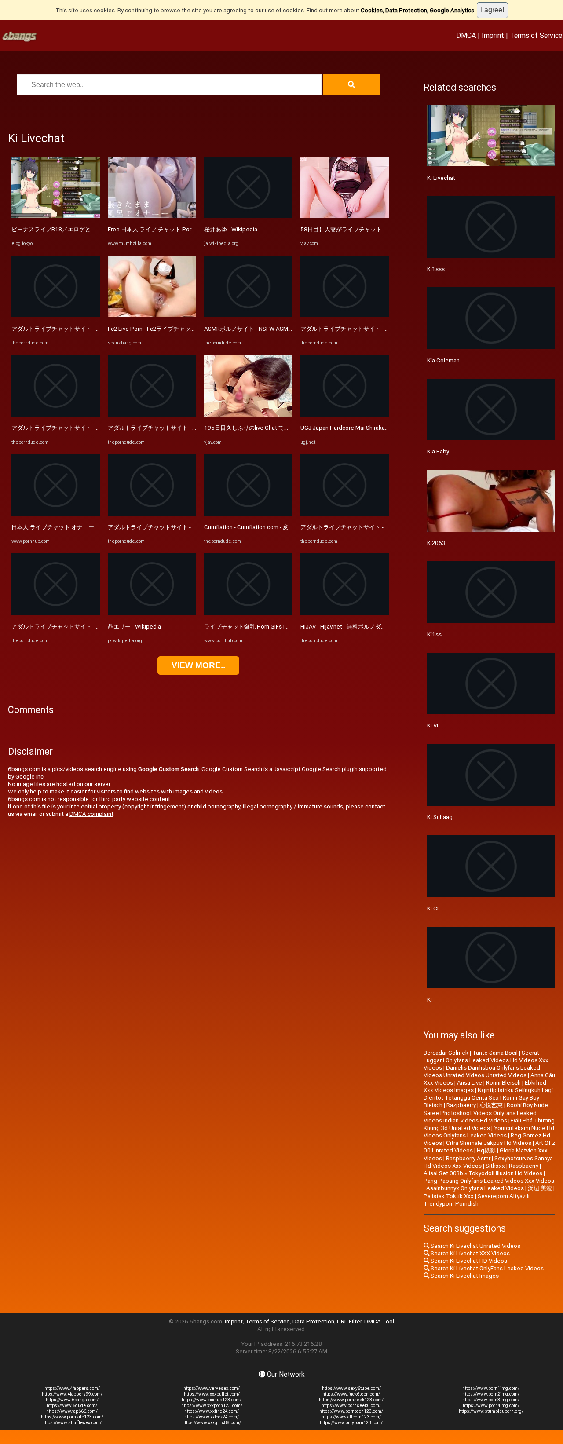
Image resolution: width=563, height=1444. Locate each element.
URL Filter (349, 1321)
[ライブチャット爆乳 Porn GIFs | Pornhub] (248, 613)
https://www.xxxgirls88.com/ (211, 1423)
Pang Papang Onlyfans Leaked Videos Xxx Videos (489, 1180)
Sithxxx (495, 1166)
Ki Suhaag (440, 817)
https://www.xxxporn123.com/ (211, 1405)
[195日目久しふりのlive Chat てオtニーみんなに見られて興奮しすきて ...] (248, 414)
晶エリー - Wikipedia (134, 626)
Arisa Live (469, 1082)
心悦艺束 (491, 1105)
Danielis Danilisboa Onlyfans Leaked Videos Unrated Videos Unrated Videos (482, 1071)
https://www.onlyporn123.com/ (351, 1423)
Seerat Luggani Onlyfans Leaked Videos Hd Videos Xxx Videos (486, 1060)
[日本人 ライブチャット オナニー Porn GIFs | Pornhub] (55, 514)
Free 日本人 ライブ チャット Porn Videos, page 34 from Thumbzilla (195, 229)
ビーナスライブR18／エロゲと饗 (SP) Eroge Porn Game (84, 229)
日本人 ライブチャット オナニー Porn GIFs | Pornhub (78, 527)
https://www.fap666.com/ (72, 1411)
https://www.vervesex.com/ (211, 1388)
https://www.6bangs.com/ (72, 1400)
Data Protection (313, 1321)
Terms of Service (536, 35)
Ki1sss (436, 269)
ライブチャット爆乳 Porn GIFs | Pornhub (256, 626)
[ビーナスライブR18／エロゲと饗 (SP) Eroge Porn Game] (55, 216)
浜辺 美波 (540, 1188)
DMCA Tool (379, 1321)
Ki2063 (436, 543)
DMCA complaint (91, 814)
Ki (429, 999)
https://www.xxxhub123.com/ (211, 1400)
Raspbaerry (523, 1166)
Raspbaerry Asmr (468, 1158)
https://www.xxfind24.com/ (211, 1411)
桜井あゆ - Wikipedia (230, 229)
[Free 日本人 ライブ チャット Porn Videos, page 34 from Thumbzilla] (152, 216)
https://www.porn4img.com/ (491, 1405)
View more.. (198, 665)
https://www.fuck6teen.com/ (351, 1394)
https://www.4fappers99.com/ (72, 1394)
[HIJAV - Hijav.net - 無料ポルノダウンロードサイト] (344, 613)
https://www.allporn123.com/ (351, 1417)
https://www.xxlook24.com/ (211, 1417)
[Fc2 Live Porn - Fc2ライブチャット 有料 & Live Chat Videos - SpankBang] (152, 315)
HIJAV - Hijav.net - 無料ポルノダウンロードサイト (363, 626)
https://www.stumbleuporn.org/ (491, 1411)
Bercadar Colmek (446, 1052)
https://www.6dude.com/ (72, 1405)
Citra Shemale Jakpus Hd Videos (488, 1143)
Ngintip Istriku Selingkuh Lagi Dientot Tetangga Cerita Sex (488, 1093)
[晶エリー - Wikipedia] (152, 613)
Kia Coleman (443, 360)
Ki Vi (432, 725)
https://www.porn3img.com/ (490, 1400)
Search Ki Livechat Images (464, 1275)
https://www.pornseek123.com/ (351, 1400)
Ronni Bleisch (503, 1082)
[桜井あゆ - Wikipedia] (248, 216)
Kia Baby (438, 451)
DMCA (466, 35)
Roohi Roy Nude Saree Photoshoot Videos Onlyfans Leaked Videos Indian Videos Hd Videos (486, 1112)
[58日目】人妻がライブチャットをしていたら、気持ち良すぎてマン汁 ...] (344, 216)
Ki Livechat (441, 178)
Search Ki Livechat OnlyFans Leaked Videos (486, 1268)
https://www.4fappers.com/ (72, 1388)
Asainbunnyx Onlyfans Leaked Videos (475, 1188)
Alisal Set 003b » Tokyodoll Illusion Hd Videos (483, 1173)
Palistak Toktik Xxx (449, 1196)
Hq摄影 (486, 1150)
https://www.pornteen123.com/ (351, 1411)
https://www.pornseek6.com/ (351, 1405)
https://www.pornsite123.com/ (72, 1417)
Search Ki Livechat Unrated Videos (474, 1246)
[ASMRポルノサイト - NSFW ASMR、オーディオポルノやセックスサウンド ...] (248, 315)
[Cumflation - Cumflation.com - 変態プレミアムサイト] (248, 514)
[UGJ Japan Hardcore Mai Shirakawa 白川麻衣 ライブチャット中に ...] (344, 414)
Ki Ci (433, 908)
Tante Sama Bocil (495, 1052)
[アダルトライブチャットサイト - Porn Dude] (55, 315)
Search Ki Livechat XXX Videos (469, 1253)
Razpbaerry (461, 1105)
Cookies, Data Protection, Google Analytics (417, 10)
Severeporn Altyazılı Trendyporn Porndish (477, 1199)
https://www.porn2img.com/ (490, 1394)
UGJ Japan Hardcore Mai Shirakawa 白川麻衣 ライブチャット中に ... (387, 427)
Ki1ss (434, 634)
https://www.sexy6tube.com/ (351, 1388)
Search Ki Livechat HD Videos (468, 1261)
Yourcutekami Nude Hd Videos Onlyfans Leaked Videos (489, 1131)
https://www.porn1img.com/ (490, 1388)
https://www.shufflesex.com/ (72, 1423)
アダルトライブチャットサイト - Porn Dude (67, 329)
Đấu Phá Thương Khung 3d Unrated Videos (489, 1124)
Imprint (493, 35)
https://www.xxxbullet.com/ (212, 1394)
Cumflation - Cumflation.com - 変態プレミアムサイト (272, 527)
